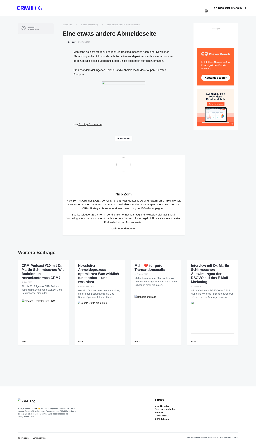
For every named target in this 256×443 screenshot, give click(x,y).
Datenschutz (39, 438)
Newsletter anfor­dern (165, 409)
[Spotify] (206, 8)
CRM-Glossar (161, 416)
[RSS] (235, 405)
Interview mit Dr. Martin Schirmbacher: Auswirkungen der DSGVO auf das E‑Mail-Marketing (210, 274)
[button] (11, 8)
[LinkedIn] (206, 5)
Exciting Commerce (90, 124)
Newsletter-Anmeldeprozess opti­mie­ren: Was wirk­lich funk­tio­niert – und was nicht (98, 274)
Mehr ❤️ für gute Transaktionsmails (150, 268)
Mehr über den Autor (123, 228)
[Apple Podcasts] (206, 10)
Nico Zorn (123, 194)
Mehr (24, 342)
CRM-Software (162, 419)
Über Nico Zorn (162, 406)
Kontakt (159, 412)
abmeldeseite (123, 138)
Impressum (23, 438)
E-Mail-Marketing (89, 24)
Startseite (67, 24)
